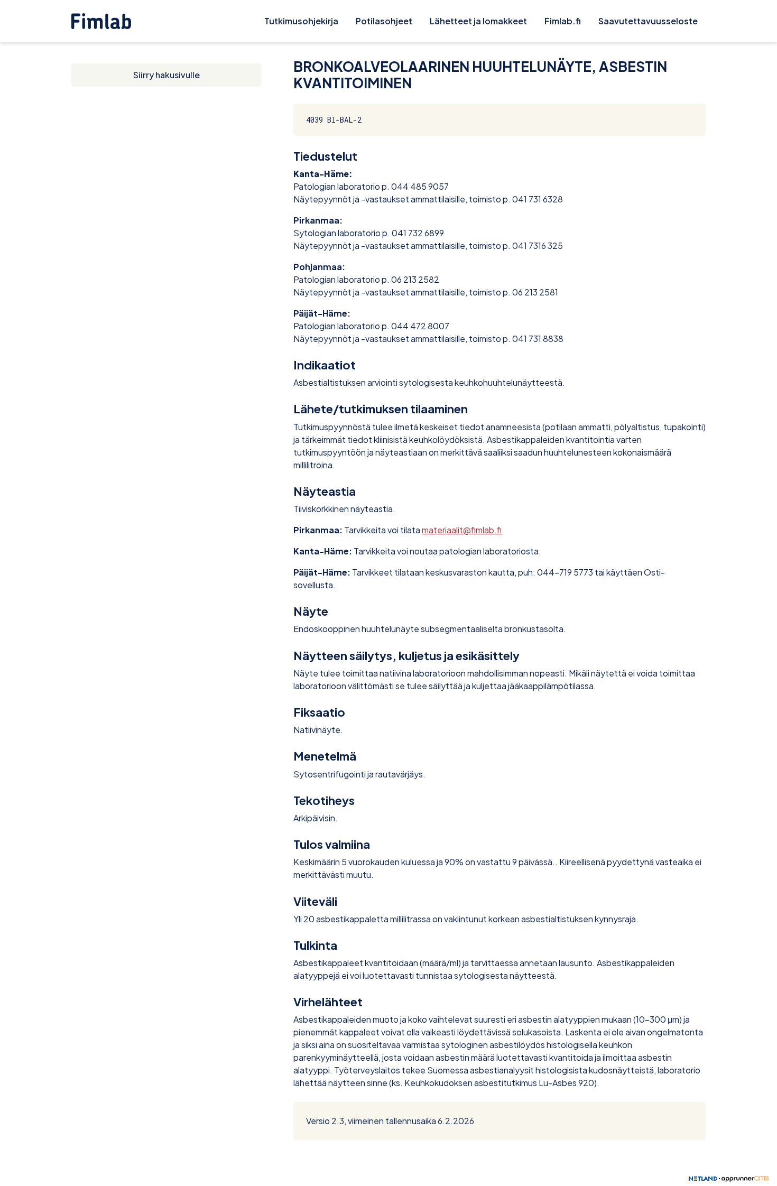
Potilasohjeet (384, 20)
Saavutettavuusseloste (648, 20)
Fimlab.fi (562, 20)
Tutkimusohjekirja (301, 20)
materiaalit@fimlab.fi (462, 529)
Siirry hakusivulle (166, 74)
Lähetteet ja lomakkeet (478, 20)
